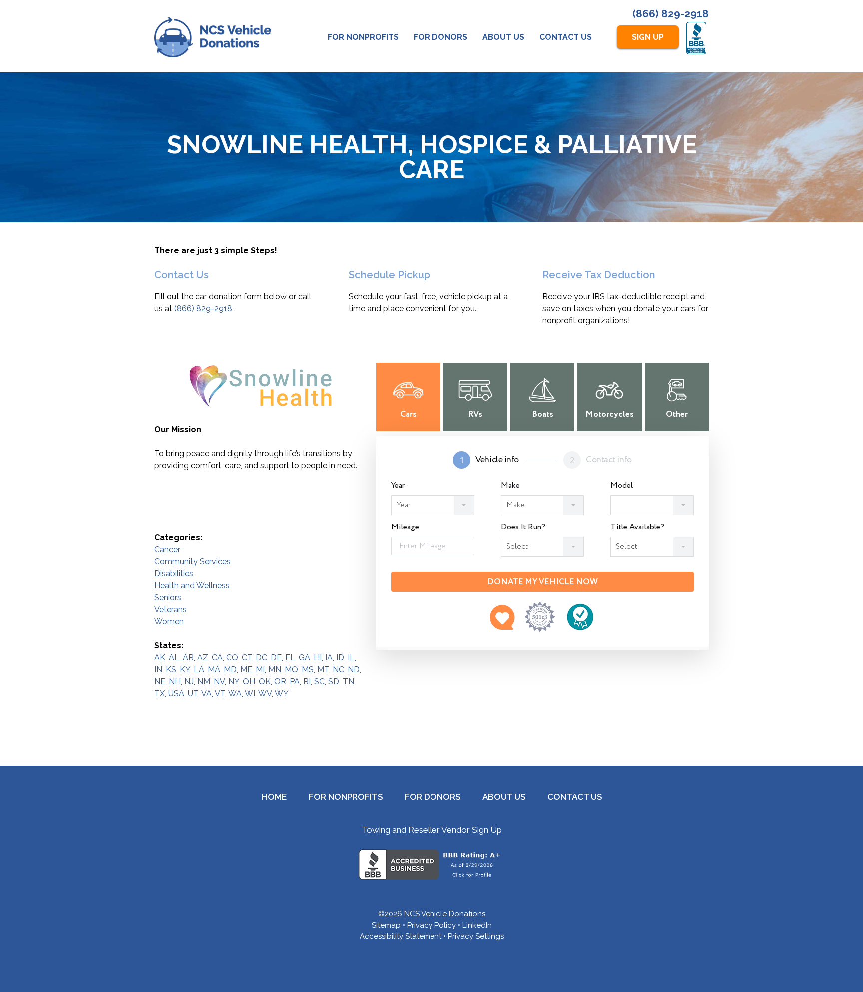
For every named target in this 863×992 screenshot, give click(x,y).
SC (319, 681)
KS (171, 669)
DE (276, 657)
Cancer (167, 549)
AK (159, 657)
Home (274, 797)
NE (159, 681)
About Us (503, 37)
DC (261, 657)
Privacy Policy (431, 925)
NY (233, 681)
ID (340, 657)
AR (188, 657)
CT (247, 657)
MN (274, 669)
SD (333, 681)
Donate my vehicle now (542, 582)
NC (338, 669)
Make (510, 485)
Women (169, 621)
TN (348, 681)
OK (265, 681)
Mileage (405, 527)
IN (158, 669)
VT (220, 693)
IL (351, 657)
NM (203, 681)
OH (249, 681)
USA (176, 693)
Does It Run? (523, 527)
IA (329, 657)
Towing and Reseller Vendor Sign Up (432, 830)
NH (175, 681)
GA (304, 657)
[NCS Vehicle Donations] (212, 37)
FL (290, 657)
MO (291, 669)
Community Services (192, 561)
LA (199, 669)
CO (232, 657)
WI (250, 693)
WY (282, 693)
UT (193, 693)
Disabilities (173, 573)
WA (235, 693)
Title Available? (637, 527)
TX (159, 693)
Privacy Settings (476, 936)
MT (323, 669)
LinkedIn (477, 925)
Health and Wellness (192, 585)
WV (265, 693)
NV (219, 681)
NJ (189, 681)
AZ (202, 657)
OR (280, 681)
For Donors (440, 37)
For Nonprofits (363, 37)
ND (354, 669)
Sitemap (386, 925)
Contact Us (565, 37)
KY (185, 669)
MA (214, 669)
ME (246, 669)
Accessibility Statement (400, 936)
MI (260, 669)
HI (318, 657)
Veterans (170, 609)
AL (174, 657)
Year (398, 485)
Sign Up (648, 37)
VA (206, 693)
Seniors (167, 597)
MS (308, 669)
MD (230, 669)
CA (217, 657)
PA (295, 681)
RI (307, 681)
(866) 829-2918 (670, 13)
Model (621, 485)
